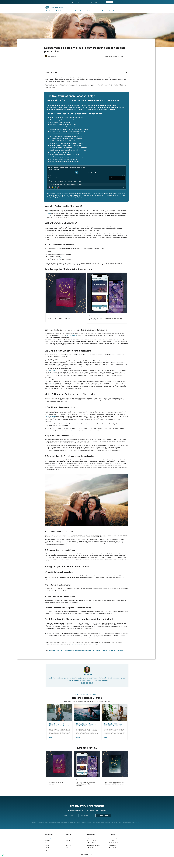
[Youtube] (88, 843)
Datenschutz (69, 845)
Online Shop (47, 847)
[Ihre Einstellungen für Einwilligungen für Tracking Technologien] (2, 855)
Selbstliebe (51, 383)
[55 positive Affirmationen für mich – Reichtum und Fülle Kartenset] (115, 776)
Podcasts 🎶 (47, 840)
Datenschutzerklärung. (138, 822)
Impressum (68, 842)
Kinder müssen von (53, 370)
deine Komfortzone (77, 644)
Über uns (68, 840)
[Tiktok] (96, 843)
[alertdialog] (87, 2)
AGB (67, 847)
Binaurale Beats (79, 10)
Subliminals (68, 10)
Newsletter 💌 (48, 838)
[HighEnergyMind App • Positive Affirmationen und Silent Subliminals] (107, 312)
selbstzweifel (106, 650)
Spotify (89, 193)
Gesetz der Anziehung (92, 10)
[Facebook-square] (92, 843)
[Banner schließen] (172, 2)
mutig (49, 650)
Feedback (47, 845)
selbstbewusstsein (87, 650)
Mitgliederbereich (49, 850)
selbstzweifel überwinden (118, 650)
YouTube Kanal (120, 193)
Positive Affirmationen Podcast (60, 193)
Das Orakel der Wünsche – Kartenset (59, 318)
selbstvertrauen (97, 650)
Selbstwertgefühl (57, 258)
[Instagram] (90, 843)
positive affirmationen (58, 650)
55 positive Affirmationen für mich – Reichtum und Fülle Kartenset (114, 783)
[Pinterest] (94, 843)
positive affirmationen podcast (73, 650)
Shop (114, 10)
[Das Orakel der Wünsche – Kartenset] (66, 312)
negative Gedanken (72, 335)
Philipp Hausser (87, 674)
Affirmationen (49, 10)
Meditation (59, 10)
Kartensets (50, 315)
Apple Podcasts (98, 193)
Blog (110, 10)
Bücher (91, 315)
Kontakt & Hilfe (69, 838)
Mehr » (50, 737)
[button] (126, 72)
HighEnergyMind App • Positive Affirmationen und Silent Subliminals (85, 784)
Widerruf (68, 850)
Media (103, 10)
